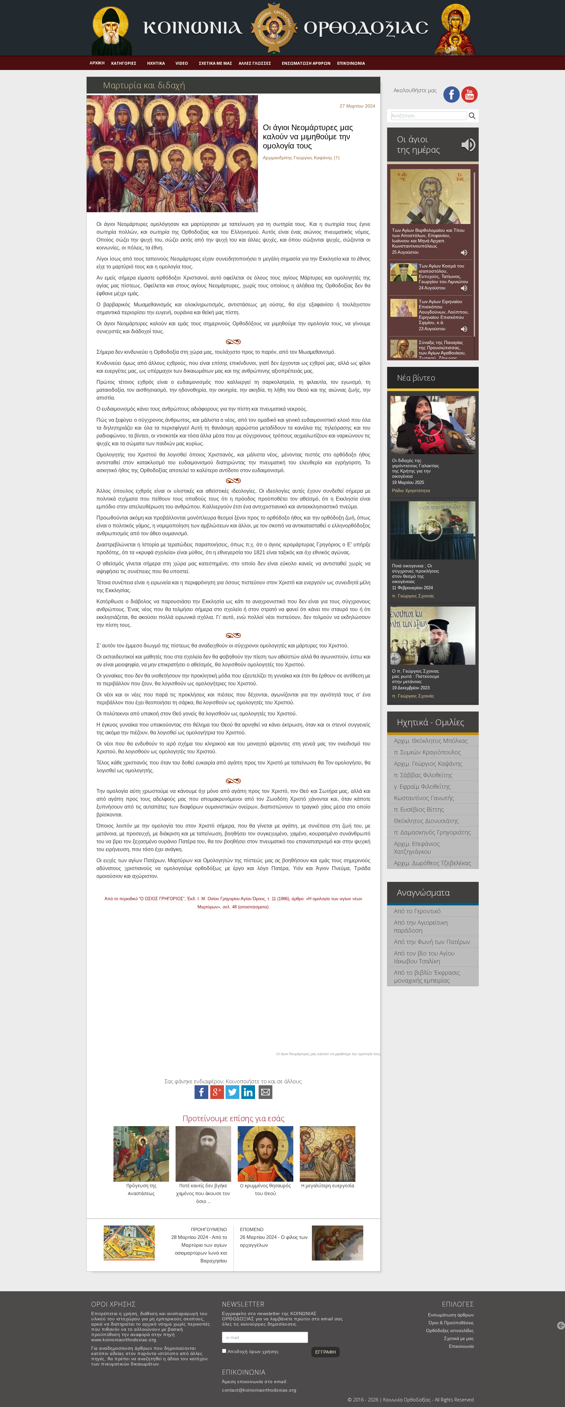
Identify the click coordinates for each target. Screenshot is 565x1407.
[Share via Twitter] (232, 1092)
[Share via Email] (265, 1092)
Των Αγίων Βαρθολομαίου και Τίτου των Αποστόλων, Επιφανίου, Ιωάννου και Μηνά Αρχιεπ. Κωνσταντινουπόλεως (428, 238)
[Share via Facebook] (201, 1092)
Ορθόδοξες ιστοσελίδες (450, 1330)
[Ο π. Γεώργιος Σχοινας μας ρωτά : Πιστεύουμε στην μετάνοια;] (432, 636)
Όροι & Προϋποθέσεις (451, 1322)
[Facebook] (451, 94)
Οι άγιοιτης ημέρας (418, 144)
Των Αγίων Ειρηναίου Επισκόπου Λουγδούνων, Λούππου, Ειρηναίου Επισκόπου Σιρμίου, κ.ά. (444, 312)
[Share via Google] (217, 1092)
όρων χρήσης (264, 1351)
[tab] (433, 740)
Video (182, 63)
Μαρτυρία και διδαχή (144, 85)
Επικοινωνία (351, 63)
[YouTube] (469, 94)
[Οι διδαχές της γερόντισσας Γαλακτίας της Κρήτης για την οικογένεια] (432, 425)
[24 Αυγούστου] (403, 272)
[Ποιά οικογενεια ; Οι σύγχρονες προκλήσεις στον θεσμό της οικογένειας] (432, 530)
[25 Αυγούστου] (430, 196)
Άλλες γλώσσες (255, 63)
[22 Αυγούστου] (403, 349)
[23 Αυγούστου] (403, 308)
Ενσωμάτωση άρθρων (306, 63)
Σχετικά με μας (215, 63)
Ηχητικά (156, 63)
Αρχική (97, 63)
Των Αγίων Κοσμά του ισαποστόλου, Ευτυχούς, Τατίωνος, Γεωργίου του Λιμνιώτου (443, 273)
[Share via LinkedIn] (248, 1092)
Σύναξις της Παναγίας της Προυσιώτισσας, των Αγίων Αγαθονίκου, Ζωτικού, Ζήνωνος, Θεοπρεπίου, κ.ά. (442, 353)
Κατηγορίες (123, 63)
